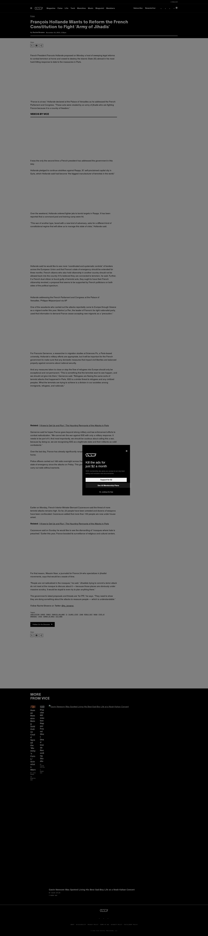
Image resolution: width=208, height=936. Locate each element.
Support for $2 (106, 480)
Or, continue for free (106, 492)
